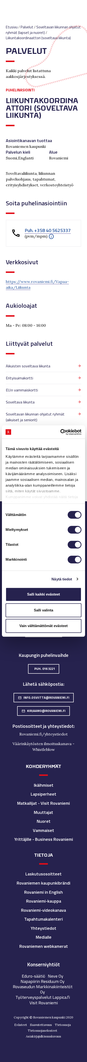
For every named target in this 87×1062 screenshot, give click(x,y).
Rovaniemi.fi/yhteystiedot (43, 734)
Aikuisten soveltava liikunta (28, 366)
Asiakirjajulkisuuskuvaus (43, 1036)
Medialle (43, 937)
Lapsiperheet (43, 794)
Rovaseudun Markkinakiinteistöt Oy (42, 989)
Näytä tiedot (61, 579)
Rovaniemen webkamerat (43, 946)
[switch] (74, 530)
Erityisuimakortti (19, 378)
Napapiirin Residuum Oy (43, 981)
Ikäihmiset (43, 785)
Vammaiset (43, 830)
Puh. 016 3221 (44, 668)
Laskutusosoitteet (43, 874)
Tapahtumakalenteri (43, 919)
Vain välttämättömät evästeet (43, 626)
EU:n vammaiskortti (22, 390)
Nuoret (44, 821)
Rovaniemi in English (43, 892)
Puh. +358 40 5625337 (48, 230)
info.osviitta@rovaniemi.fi (43, 697)
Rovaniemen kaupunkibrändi (43, 883)
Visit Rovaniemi (43, 1002)
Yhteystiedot (43, 928)
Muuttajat (43, 812)
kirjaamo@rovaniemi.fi (43, 710)
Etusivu (12, 27)
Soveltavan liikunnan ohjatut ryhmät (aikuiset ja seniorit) (35, 417)
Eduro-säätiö (33, 976)
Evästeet (20, 1025)
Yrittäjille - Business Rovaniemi (43, 839)
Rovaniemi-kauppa (43, 901)
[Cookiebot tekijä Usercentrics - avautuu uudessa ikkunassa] (61, 432)
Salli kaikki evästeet (43, 594)
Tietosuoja (63, 1025)
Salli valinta (43, 610)
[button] (51, 236)
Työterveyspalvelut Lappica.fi (42, 997)
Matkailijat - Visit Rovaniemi (43, 803)
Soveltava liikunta (20, 402)
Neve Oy (55, 976)
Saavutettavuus (41, 1025)
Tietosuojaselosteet (42, 1031)
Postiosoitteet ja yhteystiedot (43, 726)
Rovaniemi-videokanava (43, 910)
